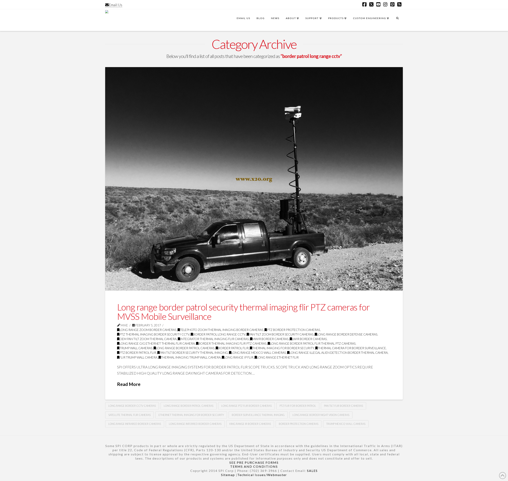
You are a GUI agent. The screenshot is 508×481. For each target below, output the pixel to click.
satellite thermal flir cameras (129, 414)
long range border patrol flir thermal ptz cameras (313, 343)
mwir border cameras (270, 339)
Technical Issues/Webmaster (262, 475)
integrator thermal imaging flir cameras (214, 339)
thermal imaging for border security (283, 348)
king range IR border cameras (250, 423)
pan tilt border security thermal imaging (194, 352)
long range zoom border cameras (147, 330)
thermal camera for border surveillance (352, 348)
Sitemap (228, 475)
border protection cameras (298, 423)
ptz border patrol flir (137, 352)
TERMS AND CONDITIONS (254, 466)
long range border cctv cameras (132, 405)
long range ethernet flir (278, 357)
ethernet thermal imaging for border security (191, 414)
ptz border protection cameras (293, 330)
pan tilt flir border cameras (343, 405)
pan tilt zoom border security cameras (281, 334)
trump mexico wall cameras (345, 423)
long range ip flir (238, 357)
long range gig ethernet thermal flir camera (157, 343)
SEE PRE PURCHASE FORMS (254, 462)
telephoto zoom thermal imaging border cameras (221, 330)
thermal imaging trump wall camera (191, 357)
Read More (128, 384)
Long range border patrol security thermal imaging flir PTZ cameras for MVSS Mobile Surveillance (243, 312)
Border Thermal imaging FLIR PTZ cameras (232, 343)
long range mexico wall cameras (258, 352)
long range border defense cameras (347, 334)
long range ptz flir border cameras (246, 405)
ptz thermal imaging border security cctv (154, 334)
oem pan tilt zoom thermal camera (148, 339)
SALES (312, 470)
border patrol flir (233, 348)
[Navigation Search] (397, 20)
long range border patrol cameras (185, 348)
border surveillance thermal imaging (258, 414)
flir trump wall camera (138, 357)
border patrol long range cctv (219, 334)
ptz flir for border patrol (298, 405)
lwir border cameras (309, 339)
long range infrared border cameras (134, 423)
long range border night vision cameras (320, 414)
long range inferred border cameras (195, 423)
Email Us (115, 5)
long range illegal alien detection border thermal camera (339, 352)
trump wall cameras (135, 348)
